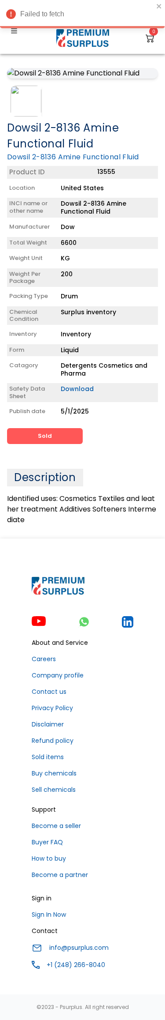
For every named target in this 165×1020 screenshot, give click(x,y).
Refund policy (52, 740)
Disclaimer (48, 724)
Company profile (58, 675)
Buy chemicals (54, 773)
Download (77, 388)
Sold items (48, 757)
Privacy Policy (52, 708)
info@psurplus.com (79, 947)
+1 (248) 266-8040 (76, 964)
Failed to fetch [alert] (42, 14)
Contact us (49, 691)
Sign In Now (49, 914)
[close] (159, 6)
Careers (44, 659)
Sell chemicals (54, 789)
